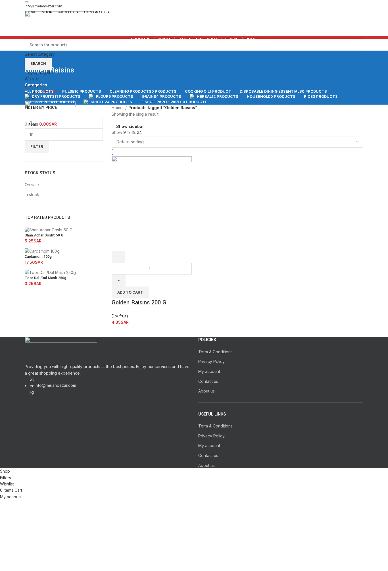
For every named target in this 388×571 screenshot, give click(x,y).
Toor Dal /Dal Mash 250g (45, 278)
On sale (32, 184)
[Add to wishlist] (149, 243)
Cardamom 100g (38, 256)
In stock (32, 194)
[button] (130, 292)
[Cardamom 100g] (42, 250)
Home (118, 107)
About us (206, 391)
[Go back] (32, 58)
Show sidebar (130, 126)
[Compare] (119, 243)
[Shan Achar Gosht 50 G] (48, 229)
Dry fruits (120, 315)
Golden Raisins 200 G (139, 302)
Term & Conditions (215, 351)
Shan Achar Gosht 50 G (44, 235)
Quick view (134, 243)
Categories (36, 85)
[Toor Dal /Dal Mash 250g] (50, 272)
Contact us (208, 381)
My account (209, 371)
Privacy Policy (211, 361)
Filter (36, 146)
